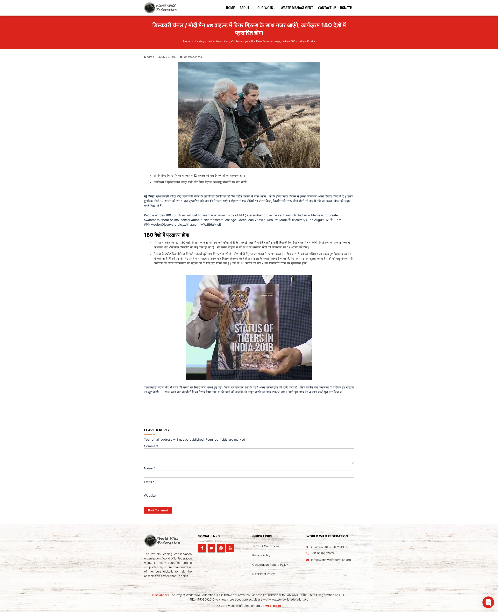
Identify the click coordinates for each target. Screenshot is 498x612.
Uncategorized (203, 41)
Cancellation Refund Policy (270, 564)
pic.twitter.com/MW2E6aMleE (199, 224)
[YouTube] (230, 548)
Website (150, 495)
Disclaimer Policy (263, 574)
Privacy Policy (261, 555)
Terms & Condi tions (265, 546)
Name (149, 468)
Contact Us (327, 7)
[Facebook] (202, 548)
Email (149, 482)
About (245, 7)
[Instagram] (221, 548)
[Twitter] (211, 548)
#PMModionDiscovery (160, 224)
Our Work (265, 7)
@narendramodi (256, 215)
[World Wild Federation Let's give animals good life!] (162, 7)
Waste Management (297, 7)
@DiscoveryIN (298, 220)
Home (230, 7)
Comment (151, 446)
